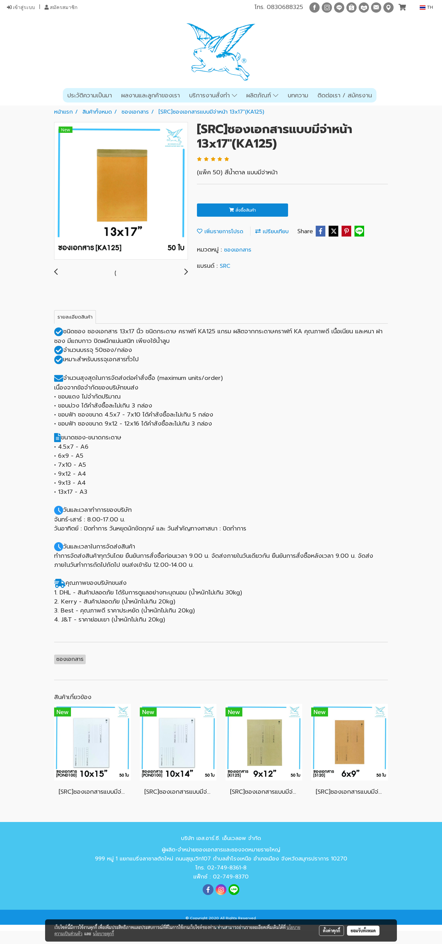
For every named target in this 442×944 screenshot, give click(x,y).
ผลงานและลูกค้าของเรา (150, 95)
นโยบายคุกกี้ (103, 933)
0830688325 (285, 6)
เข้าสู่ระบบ (23, 7)
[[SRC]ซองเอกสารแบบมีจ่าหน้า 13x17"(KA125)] (121, 191)
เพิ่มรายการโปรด (222, 231)
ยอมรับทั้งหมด (363, 930)
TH (429, 7)
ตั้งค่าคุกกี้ (331, 930)
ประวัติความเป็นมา (89, 95)
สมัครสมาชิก (63, 7)
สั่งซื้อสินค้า (245, 210)
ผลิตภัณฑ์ (259, 95)
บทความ (298, 95)
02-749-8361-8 (227, 867)
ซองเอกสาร (237, 250)
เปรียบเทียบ (275, 231)
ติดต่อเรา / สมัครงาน (345, 95)
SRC (225, 266)
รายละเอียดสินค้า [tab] (75, 317)
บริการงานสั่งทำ (210, 95)
